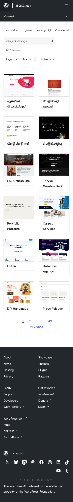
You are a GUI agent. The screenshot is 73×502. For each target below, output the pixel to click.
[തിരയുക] (51, 41)
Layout (10, 59)
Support (9, 394)
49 (50, 321)
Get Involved (46, 388)
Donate (45, 400)
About (7, 357)
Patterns (43, 376)
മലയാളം (18, 453)
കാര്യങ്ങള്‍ (46, 394)
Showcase (45, 357)
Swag (43, 407)
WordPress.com (16, 418)
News (7, 364)
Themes (43, 364)
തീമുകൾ (9, 16)
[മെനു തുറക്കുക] (67, 5)
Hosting (9, 370)
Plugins (42, 370)
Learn (7, 388)
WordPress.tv (14, 407)
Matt (8, 425)
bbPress (11, 431)
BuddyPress (13, 437)
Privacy (8, 376)
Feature (29, 59)
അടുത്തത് (36, 326)
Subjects (46, 59)
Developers (11, 400)
